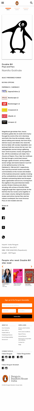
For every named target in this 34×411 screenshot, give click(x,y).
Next (31, 266)
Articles (26, 9)
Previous (2, 266)
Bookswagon (13, 104)
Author (17, 9)
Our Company (6, 328)
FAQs (19, 344)
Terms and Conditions (24, 331)
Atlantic (11, 116)
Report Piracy (22, 334)
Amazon (11, 122)
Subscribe (17, 316)
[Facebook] (17, 216)
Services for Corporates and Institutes (24, 339)
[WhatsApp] (17, 236)
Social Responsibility (7, 337)
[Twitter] (17, 226)
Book (8, 9)
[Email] (17, 207)
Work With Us (5, 330)
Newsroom (5, 339)
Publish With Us (6, 332)
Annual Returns (22, 336)
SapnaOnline (13, 91)
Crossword (12, 110)
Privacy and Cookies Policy (24, 328)
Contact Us (21, 342)
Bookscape (12, 98)
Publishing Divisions (7, 335)
